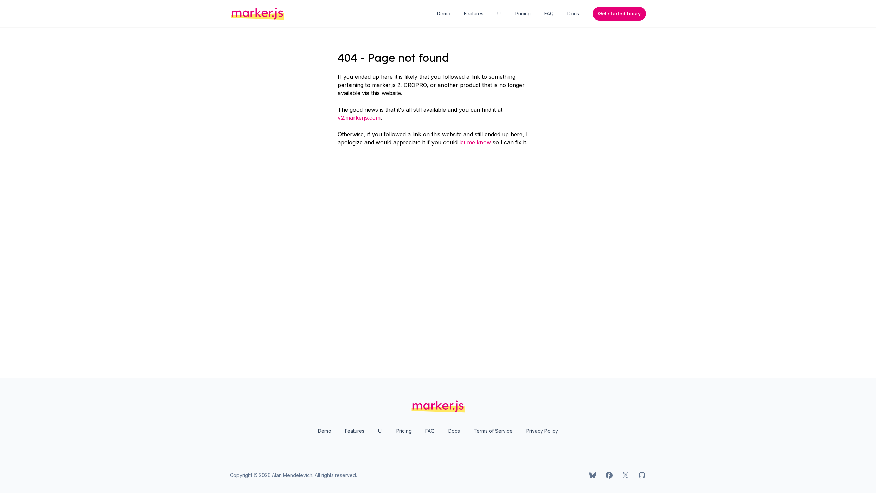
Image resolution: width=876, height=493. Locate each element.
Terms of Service (493, 431)
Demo (443, 13)
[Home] (257, 14)
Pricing (523, 13)
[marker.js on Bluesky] (593, 475)
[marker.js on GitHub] (642, 475)
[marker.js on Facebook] (609, 475)
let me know (475, 142)
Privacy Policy (542, 431)
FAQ (549, 13)
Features (474, 13)
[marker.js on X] (625, 475)
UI (499, 13)
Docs (573, 13)
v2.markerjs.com (359, 117)
